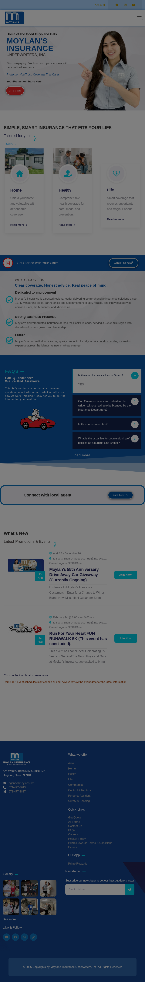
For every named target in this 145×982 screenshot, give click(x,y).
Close (129, 535)
